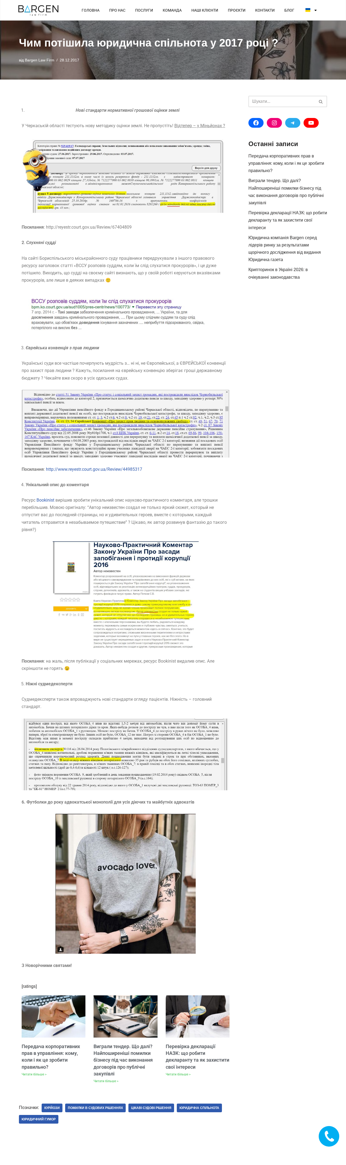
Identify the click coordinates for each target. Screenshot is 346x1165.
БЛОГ (289, 10)
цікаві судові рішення (151, 1108)
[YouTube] (311, 123)
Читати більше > (34, 1074)
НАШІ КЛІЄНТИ (204, 10)
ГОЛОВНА (90, 10)
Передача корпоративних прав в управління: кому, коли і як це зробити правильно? (286, 163)
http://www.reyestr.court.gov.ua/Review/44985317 (94, 469)
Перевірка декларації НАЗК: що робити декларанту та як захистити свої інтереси (287, 220)
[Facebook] (256, 123)
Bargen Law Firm (39, 60)
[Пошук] (321, 101)
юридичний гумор (39, 1119)
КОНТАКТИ (265, 10)
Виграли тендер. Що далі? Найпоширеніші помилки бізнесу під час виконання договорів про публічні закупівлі (123, 1060)
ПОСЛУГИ (144, 10)
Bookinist (45, 500)
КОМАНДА (172, 10)
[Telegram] (292, 123)
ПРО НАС (117, 10)
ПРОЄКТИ (236, 10)
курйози (52, 1108)
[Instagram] (274, 123)
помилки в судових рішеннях (95, 1108)
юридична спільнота (199, 1108)
